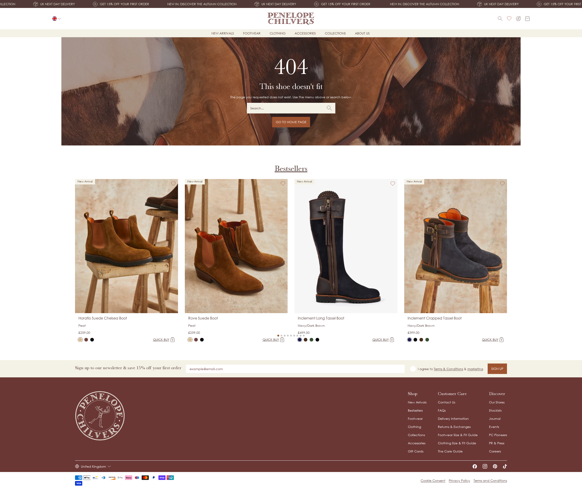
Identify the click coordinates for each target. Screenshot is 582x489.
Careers (495, 451)
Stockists (495, 410)
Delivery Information (453, 418)
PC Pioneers (498, 435)
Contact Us (446, 402)
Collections (335, 33)
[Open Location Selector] (56, 18)
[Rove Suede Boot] (190, 340)
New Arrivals (417, 402)
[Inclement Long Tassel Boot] (299, 340)
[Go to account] (518, 18)
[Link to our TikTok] (505, 466)
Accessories (305, 33)
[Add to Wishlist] (173, 183)
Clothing (278, 33)
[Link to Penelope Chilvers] (291, 18)
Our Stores (496, 402)
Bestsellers (291, 168)
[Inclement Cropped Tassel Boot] (409, 340)
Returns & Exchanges (454, 427)
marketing (475, 369)
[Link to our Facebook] (474, 466)
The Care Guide (450, 451)
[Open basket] (527, 18)
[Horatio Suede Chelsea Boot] (80, 340)
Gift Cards (415, 451)
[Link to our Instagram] (485, 466)
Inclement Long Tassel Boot (321, 318)
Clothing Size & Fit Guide (457, 443)
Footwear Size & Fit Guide (458, 435)
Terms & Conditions (448, 369)
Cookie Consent (433, 480)
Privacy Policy (459, 480)
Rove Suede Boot (203, 318)
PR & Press (496, 443)
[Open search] (500, 18)
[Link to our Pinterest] (495, 466)
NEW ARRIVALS (222, 33)
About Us (362, 33)
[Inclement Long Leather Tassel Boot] (317, 340)
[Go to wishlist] (509, 18)
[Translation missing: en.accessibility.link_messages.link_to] (100, 416)
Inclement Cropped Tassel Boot (435, 318)
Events (494, 427)
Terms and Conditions (490, 480)
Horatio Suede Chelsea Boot (102, 318)
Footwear (252, 33)
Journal (495, 418)
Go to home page (291, 122)
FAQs (442, 410)
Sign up (497, 369)
